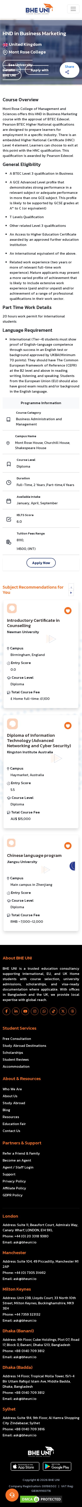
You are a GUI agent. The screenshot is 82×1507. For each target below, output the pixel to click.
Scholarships (13, 1052)
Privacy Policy (14, 1181)
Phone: (26, 1236)
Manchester (14, 1252)
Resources (11, 1116)
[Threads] (72, 1011)
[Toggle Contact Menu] (12, 1495)
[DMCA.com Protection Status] (41, 1499)
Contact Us (11, 1130)
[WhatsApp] (44, 1011)
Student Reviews (16, 1059)
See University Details (18, 67)
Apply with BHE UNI (26, 72)
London (10, 1216)
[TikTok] (53, 1011)
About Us (10, 1096)
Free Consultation (17, 1038)
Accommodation (16, 1066)
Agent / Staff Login (18, 1167)
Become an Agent (17, 1160)
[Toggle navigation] (73, 9)
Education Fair (14, 1123)
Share (69, 66)
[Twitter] (63, 1011)
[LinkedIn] (16, 1011)
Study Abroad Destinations (24, 1045)
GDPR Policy (13, 1195)
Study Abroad (14, 1102)
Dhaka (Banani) (18, 1331)
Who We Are (12, 1089)
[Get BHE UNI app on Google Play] (57, 1466)
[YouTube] (25, 1011)
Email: (20, 1242)
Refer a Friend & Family (21, 1153)
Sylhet (9, 1409)
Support (9, 1174)
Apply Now (41, 562)
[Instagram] (34, 1011)
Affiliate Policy (14, 1188)
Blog (6, 1109)
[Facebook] (6, 1011)
